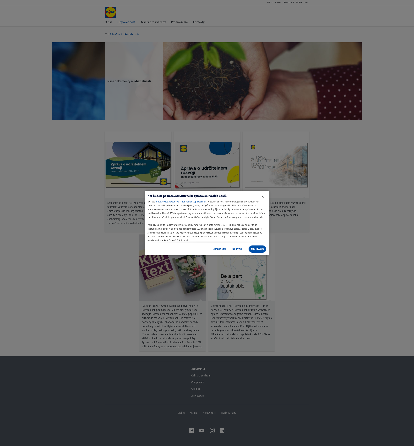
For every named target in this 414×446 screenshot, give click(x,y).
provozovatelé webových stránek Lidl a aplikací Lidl (181, 201)
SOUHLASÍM (257, 248)
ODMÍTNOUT (219, 248)
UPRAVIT (237, 248)
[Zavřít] (262, 196)
